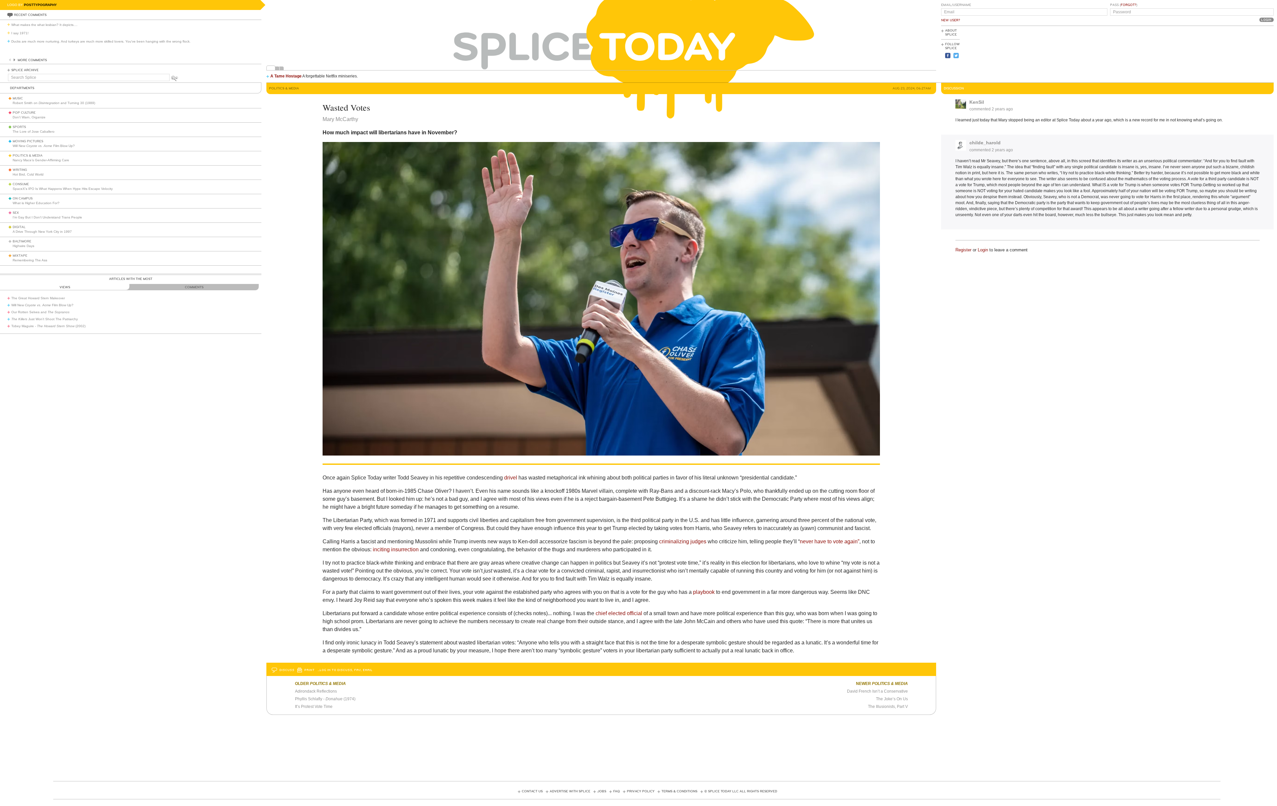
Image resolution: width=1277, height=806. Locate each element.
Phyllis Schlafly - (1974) (325, 699)
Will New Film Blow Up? (44, 146)
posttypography (40, 5)
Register (963, 249)
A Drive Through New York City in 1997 (42, 231)
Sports (19, 127)
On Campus (23, 199)
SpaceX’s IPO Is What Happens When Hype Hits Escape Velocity (63, 189)
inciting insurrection (396, 549)
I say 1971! (20, 33)
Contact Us (532, 791)
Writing (20, 170)
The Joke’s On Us (892, 699)
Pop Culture (24, 113)
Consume (21, 184)
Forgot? (1128, 5)
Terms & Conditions (679, 791)
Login (983, 249)
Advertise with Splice (570, 791)
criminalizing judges (682, 541)
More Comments (32, 60)
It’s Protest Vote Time (314, 706)
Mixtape (20, 256)
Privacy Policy (640, 791)
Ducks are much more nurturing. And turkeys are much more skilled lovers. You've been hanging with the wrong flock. (101, 41)
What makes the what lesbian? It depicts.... (44, 25)
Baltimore (22, 241)
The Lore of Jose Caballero (34, 131)
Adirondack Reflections (316, 691)
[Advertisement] (1244, 53)
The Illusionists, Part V (888, 706)
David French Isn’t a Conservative (877, 691)
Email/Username (956, 5)
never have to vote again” (829, 541)
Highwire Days (23, 246)
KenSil (976, 102)
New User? (950, 20)
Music (18, 98)
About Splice (951, 33)
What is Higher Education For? (36, 203)
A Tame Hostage (286, 76)
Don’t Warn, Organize (29, 117)
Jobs (601, 791)
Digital (19, 227)
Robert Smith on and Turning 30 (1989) (54, 103)
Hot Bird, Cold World (28, 174)
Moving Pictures (28, 141)
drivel (510, 477)
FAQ (616, 791)
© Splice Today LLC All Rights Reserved (740, 791)
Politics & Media (28, 156)
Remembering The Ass (30, 260)
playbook (704, 592)
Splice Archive (25, 70)
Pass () (1123, 5)
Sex (16, 213)
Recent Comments (30, 15)
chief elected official (619, 613)
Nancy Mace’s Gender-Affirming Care (41, 160)
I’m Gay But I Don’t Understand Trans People (47, 217)
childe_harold (985, 142)
